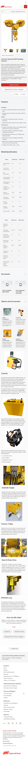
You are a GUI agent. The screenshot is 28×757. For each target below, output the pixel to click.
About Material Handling (9, 719)
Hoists (5, 668)
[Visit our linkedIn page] (20, 723)
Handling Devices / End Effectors (11, 676)
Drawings (6, 705)
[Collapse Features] (25, 101)
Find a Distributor (8, 695)
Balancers (6, 674)
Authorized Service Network (10, 685)
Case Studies (7, 711)
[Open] (25, 6)
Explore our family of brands (9, 730)
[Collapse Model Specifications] (25, 151)
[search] (25, 2)
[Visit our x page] (12, 723)
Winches (6, 670)
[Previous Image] (3, 30)
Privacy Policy (6, 741)
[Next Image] (24, 30)
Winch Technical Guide (9, 707)
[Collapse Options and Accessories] (25, 301)
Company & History (8, 716)
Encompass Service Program (10, 688)
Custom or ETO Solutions (9, 680)
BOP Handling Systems (9, 672)
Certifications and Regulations (11, 703)
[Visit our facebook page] (16, 723)
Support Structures (8, 678)
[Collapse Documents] (25, 274)
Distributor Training (8, 709)
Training (5, 697)
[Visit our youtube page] (8, 723)
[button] (14, 101)
